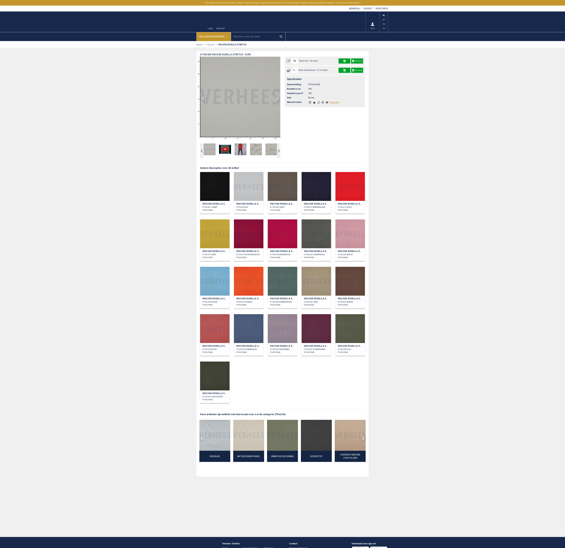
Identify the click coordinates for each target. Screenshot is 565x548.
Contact (368, 8)
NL (384, 15)
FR (384, 29)
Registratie (382, 8)
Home (210, 29)
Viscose (210, 44)
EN (384, 24)
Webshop (220, 29)
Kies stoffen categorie (211, 36)
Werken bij (354, 8)
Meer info (334, 102)
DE (384, 20)
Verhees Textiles (190, 21)
